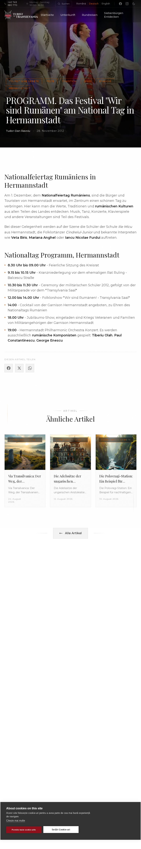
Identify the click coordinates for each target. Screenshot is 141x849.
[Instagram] (127, 4)
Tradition (69, 81)
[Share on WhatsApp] (30, 368)
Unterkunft (67, 15)
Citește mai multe (15, 820)
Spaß (87, 81)
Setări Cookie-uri (61, 829)
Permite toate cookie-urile (24, 830)
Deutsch (94, 3)
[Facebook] (120, 4)
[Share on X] (19, 368)
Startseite (47, 15)
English (106, 3)
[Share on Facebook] (8, 368)
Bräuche (105, 81)
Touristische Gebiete (24, 81)
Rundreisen (89, 15)
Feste (50, 81)
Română (81, 3)
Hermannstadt (19, 88)
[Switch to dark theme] (134, 4)
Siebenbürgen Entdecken (113, 14)
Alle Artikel (73, 533)
